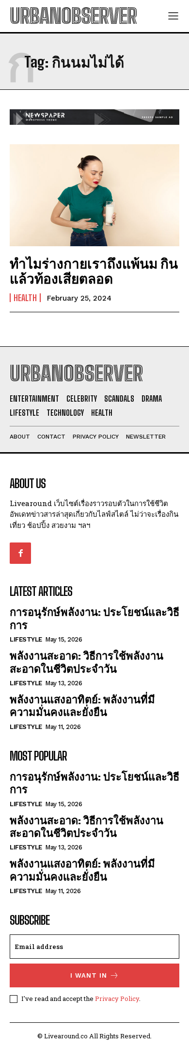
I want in (88, 975)
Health (25, 297)
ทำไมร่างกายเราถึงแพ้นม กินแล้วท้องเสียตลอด (94, 271)
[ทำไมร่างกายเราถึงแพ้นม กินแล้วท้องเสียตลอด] (94, 195)
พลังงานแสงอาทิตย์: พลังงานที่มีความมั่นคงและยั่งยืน (82, 705)
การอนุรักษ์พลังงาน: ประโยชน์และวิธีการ (94, 783)
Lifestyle (26, 639)
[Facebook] (20, 553)
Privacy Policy (117, 998)
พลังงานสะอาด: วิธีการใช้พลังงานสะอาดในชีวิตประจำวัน (86, 662)
